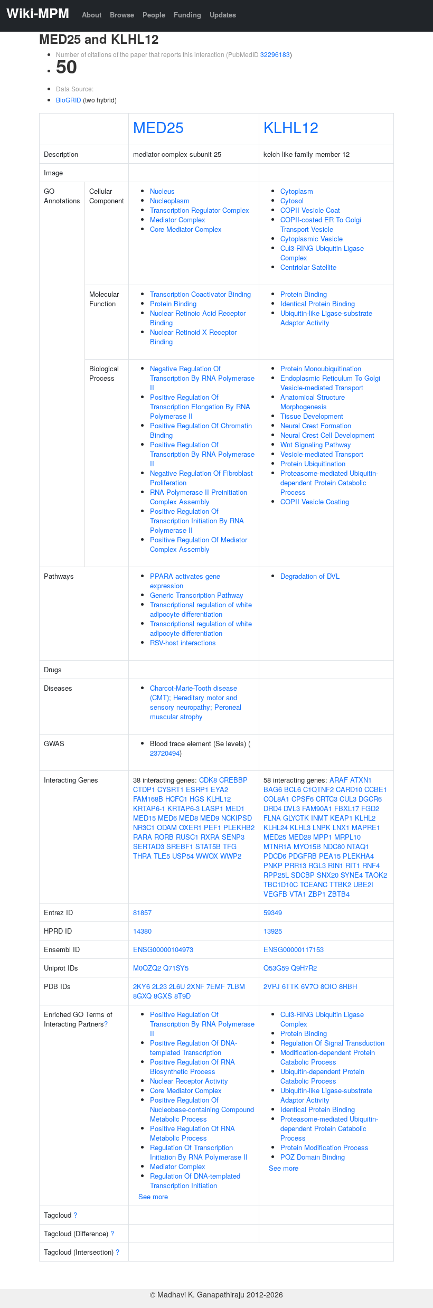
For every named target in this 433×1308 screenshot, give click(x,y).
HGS (197, 799)
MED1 (234, 808)
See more (153, 1196)
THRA (142, 856)
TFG (230, 846)
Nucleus (162, 191)
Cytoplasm (296, 191)
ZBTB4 (339, 894)
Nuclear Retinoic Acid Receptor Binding (198, 317)
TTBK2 (340, 884)
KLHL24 (275, 827)
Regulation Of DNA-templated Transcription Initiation (195, 1180)
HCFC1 (176, 799)
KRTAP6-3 (183, 808)
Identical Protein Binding (317, 303)
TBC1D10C (280, 884)
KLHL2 (365, 818)
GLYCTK (296, 818)
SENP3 (233, 837)
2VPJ (271, 986)
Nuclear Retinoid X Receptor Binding (193, 336)
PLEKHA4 (358, 856)
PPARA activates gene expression (185, 580)
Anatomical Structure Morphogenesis (312, 401)
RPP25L (276, 875)
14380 (142, 931)
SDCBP (303, 875)
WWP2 (230, 856)
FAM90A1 (317, 808)
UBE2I (363, 884)
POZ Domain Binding (312, 1157)
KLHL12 (290, 126)
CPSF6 (302, 799)
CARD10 (349, 789)
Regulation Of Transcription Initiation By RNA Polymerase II (199, 1152)
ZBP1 (317, 894)
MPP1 (322, 837)
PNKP (273, 865)
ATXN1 (361, 780)
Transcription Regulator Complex (199, 210)
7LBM (236, 986)
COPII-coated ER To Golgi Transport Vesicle (320, 224)
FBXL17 (346, 808)
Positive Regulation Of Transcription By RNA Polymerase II (202, 453)
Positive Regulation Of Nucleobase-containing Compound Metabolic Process (202, 1109)
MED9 (209, 818)
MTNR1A (277, 846)
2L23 (159, 986)
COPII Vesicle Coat (310, 210)
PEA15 (330, 856)
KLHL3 (300, 827)
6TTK (290, 986)
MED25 (158, 126)
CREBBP (233, 780)
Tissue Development (311, 416)
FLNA (272, 818)
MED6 (167, 818)
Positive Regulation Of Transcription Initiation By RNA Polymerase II (197, 520)
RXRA (210, 837)
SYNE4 (352, 875)
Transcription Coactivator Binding (200, 294)
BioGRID (68, 99)
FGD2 (370, 808)
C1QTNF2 (318, 789)
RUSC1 (187, 837)
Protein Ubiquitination (312, 463)
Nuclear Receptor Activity (189, 1081)
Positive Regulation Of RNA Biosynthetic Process (192, 1066)
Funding (187, 15)
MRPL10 (347, 837)
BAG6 (272, 789)
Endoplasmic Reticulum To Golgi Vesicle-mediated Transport (330, 382)
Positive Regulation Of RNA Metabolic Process (192, 1133)
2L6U (177, 986)
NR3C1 (144, 827)
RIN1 (335, 865)
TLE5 (162, 856)
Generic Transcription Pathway (196, 595)
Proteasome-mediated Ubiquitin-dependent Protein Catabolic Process (329, 482)
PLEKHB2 (239, 827)
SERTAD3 (148, 846)
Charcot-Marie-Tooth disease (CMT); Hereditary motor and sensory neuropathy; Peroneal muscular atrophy (195, 702)
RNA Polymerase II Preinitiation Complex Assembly (198, 496)
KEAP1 (341, 818)
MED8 (188, 818)
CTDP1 (144, 789)
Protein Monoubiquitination (320, 368)
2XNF (195, 986)
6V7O (309, 986)
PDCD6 (274, 856)
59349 (272, 912)
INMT (319, 818)
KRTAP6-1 (149, 808)
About (91, 15)
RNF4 (371, 865)
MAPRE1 (366, 827)
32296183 (275, 54)
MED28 (299, 837)
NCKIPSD (236, 818)
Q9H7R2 (304, 968)
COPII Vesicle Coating (314, 501)
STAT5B (208, 846)
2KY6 (141, 986)
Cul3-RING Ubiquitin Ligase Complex (322, 252)
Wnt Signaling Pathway (315, 444)
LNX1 (341, 827)
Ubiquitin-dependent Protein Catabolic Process (322, 1076)
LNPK (322, 827)
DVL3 (292, 808)
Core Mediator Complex (186, 229)
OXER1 (190, 827)
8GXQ (142, 996)
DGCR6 (370, 799)
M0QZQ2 (147, 968)
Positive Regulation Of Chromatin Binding (201, 430)
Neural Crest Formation (315, 425)
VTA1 (297, 894)
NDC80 (334, 846)
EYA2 (219, 789)
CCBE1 (375, 789)
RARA (142, 837)
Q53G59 (276, 968)
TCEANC (313, 884)
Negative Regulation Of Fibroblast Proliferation (201, 477)
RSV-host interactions (183, 642)
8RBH (348, 986)
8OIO (329, 986)
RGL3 (317, 865)
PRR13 (295, 865)
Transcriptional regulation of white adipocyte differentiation (201, 609)
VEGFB (275, 894)
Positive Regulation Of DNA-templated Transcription (193, 1047)
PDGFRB (302, 856)
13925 (272, 931)
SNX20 (327, 875)
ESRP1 (197, 789)
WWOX (207, 856)
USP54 (183, 856)
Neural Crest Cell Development (327, 435)
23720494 (165, 753)
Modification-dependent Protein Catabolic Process (327, 1057)
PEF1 (212, 827)
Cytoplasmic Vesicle (311, 238)
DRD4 (272, 808)
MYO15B (307, 846)
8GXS (163, 996)
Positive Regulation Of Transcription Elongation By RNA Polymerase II (200, 406)
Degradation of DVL (310, 576)
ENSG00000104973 (163, 949)
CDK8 (208, 780)
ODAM (167, 827)
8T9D (182, 996)
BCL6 (292, 789)
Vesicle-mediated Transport (321, 454)
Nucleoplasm (170, 200)
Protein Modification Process (324, 1147)
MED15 (144, 818)
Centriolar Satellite (308, 267)
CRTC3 (326, 799)
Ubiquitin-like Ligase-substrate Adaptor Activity (326, 317)
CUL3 (348, 799)
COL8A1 (276, 799)
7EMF (215, 986)
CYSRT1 (170, 789)
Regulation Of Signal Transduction (332, 1043)
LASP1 (212, 808)
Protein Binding (173, 303)
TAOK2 (376, 875)
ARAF (339, 780)
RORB (164, 837)
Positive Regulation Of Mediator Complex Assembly (198, 544)
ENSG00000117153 (293, 949)
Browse (122, 15)
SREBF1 (179, 846)
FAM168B (148, 799)
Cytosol (292, 200)
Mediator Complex (177, 219)
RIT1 (352, 865)
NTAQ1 (358, 846)
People (154, 15)
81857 (142, 912)
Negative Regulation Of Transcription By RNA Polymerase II (202, 377)
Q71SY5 (176, 968)
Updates (223, 15)
